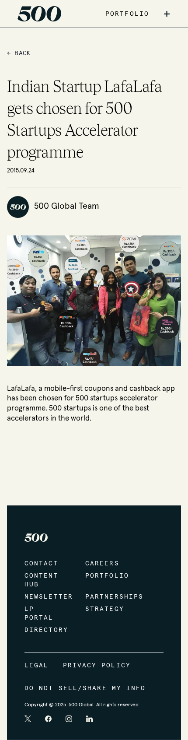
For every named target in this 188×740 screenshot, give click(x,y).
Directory (46, 630)
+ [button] (167, 14)
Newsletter (46, 597)
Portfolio (107, 576)
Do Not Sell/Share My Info (85, 688)
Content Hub (41, 580)
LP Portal (39, 613)
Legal (36, 666)
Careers (102, 564)
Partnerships (107, 597)
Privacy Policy (97, 666)
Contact (41, 564)
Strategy (104, 609)
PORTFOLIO (127, 14)
